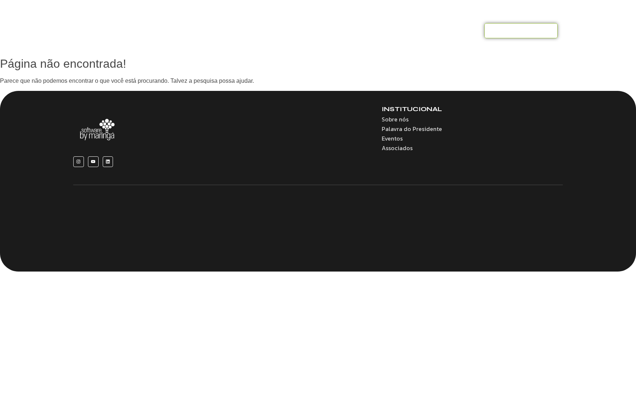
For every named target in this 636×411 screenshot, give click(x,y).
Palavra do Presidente (412, 128)
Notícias (429, 30)
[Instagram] (78, 161)
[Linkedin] (108, 161)
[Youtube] (93, 161)
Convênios (314, 30)
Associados (356, 30)
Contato (464, 30)
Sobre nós (233, 30)
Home (199, 30)
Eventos (395, 30)
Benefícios (273, 30)
